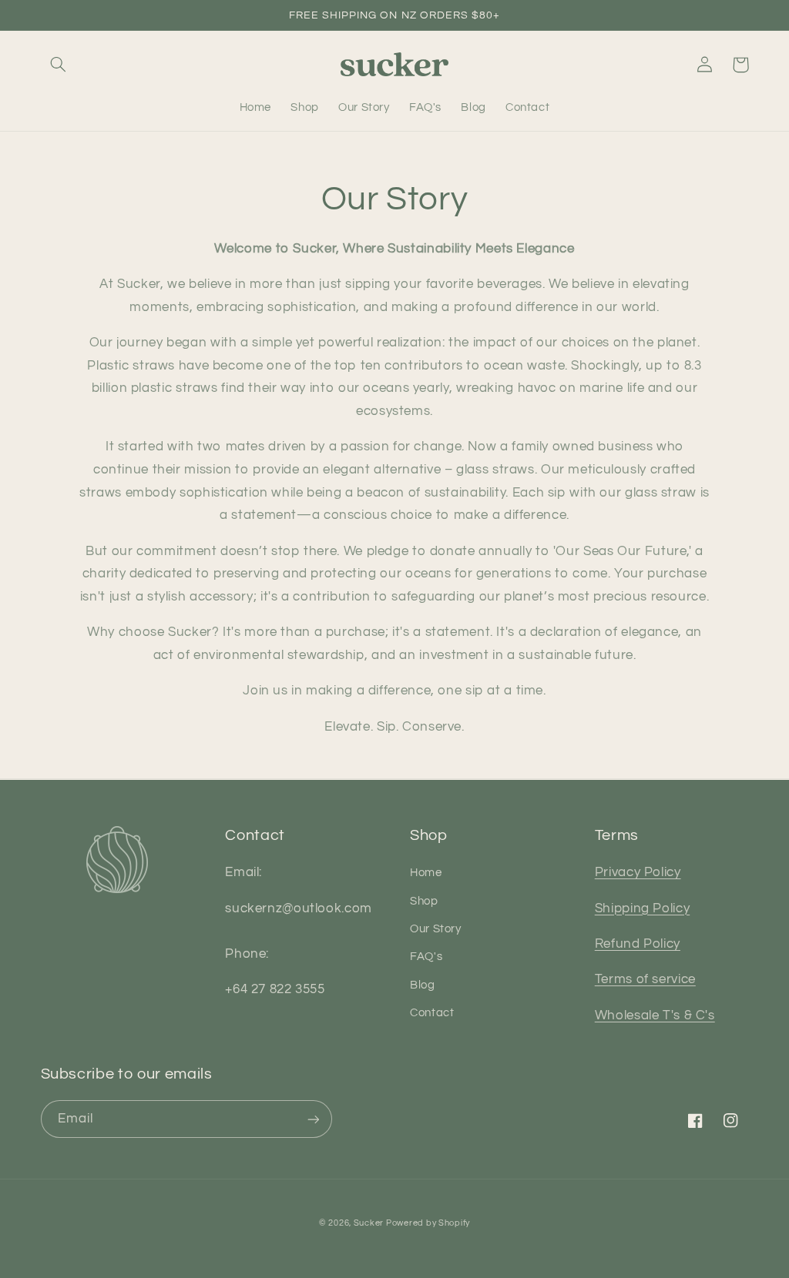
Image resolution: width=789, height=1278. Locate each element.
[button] (58, 64)
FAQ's (426, 956)
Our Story (436, 929)
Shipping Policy (642, 908)
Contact (432, 1013)
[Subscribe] (313, 1119)
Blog (422, 985)
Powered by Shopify (428, 1223)
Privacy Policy (638, 872)
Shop (424, 901)
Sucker (370, 1223)
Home (426, 872)
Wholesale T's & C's (655, 1015)
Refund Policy (637, 944)
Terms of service (645, 979)
